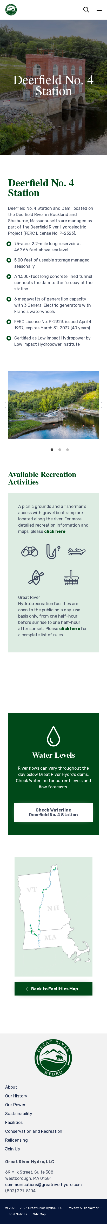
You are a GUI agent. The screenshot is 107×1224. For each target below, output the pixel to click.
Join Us (12, 1149)
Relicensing (16, 1140)
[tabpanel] (53, 405)
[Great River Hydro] (11, 10)
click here (54, 531)
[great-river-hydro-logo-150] (53, 1076)
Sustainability (18, 1113)
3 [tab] (67, 450)
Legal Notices (17, 1214)
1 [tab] (52, 450)
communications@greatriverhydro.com (43, 1184)
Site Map (39, 1214)
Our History (16, 1096)
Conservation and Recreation (33, 1131)
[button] (53, 812)
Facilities (14, 1122)
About (11, 1087)
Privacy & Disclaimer (83, 1208)
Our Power (15, 1104)
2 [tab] (59, 450)
